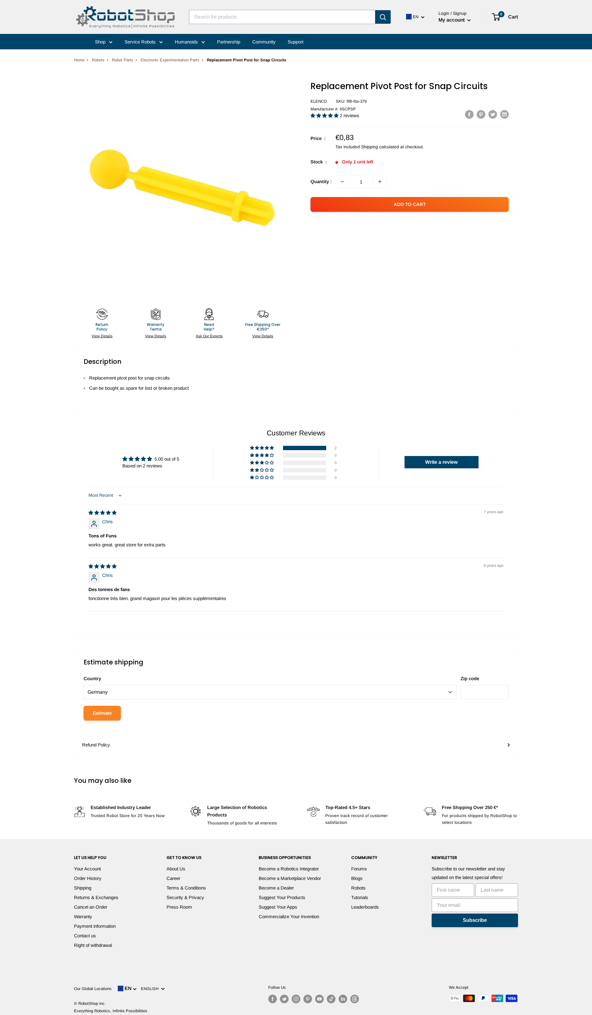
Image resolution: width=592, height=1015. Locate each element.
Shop (101, 41)
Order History (87, 878)
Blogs (357, 878)
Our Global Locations (93, 988)
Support (295, 41)
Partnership (228, 41)
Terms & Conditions (186, 887)
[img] (102, 512)
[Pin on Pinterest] (481, 114)
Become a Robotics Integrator (289, 868)
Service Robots (141, 41)
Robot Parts (122, 60)
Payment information (95, 926)
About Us (175, 868)
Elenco (318, 101)
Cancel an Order (90, 907)
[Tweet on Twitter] (492, 114)
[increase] (379, 181)
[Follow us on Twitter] (284, 999)
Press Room (179, 907)
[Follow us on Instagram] (296, 999)
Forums (359, 868)
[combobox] (282, 17)
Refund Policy (96, 744)
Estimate (102, 713)
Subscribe (475, 920)
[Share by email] (504, 114)
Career (173, 878)
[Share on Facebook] (469, 114)
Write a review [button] (441, 462)
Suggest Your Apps (278, 907)
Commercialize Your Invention (289, 916)
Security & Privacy (185, 897)
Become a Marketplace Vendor (290, 878)
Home (79, 60)
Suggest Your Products (282, 897)
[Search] (383, 17)
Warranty (83, 916)
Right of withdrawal (93, 945)
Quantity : (321, 181)
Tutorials (359, 897)
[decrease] (342, 181)
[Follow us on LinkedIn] (343, 999)
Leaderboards (365, 907)
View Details (102, 336)
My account (452, 20)
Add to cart (410, 204)
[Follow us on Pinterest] (307, 999)
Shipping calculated (380, 146)
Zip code (470, 678)
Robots (98, 60)
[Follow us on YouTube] (319, 999)
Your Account (87, 868)
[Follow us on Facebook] (272, 999)
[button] (325, 115)
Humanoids (187, 41)
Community (264, 41)
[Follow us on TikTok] (331, 999)
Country (92, 678)
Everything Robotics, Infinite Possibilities (110, 1011)
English (151, 988)
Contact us (85, 935)
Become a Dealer (276, 887)
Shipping (82, 887)
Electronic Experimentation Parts (170, 60)
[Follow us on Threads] (354, 999)
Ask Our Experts (209, 336)
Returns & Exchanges (96, 897)
